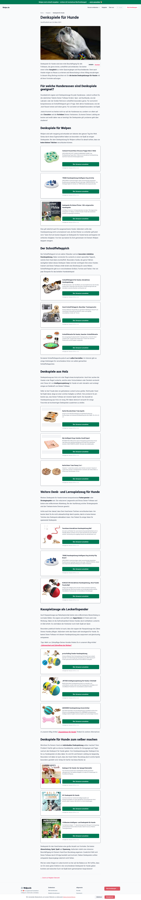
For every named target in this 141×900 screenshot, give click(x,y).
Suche (120, 7)
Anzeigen (97, 64)
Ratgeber (104, 7)
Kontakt (78, 890)
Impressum (79, 893)
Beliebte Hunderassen (54, 893)
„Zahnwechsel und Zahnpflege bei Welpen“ (56, 645)
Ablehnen (99, 897)
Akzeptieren (109, 897)
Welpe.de (6, 7)
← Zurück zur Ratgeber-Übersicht (50, 878)
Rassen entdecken (93, 7)
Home (42, 13)
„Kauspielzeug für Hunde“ (67, 732)
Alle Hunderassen (52, 890)
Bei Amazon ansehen (80, 164)
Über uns (111, 7)
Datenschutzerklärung (69, 897)
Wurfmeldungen (132, 7)
